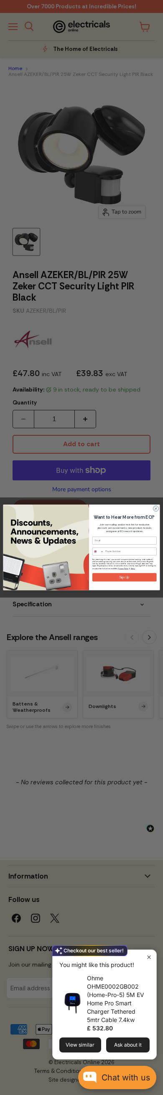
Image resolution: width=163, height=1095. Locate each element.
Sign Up (125, 577)
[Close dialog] (155, 508)
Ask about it (128, 1045)
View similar (80, 1045)
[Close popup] (149, 957)
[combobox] (98, 551)
